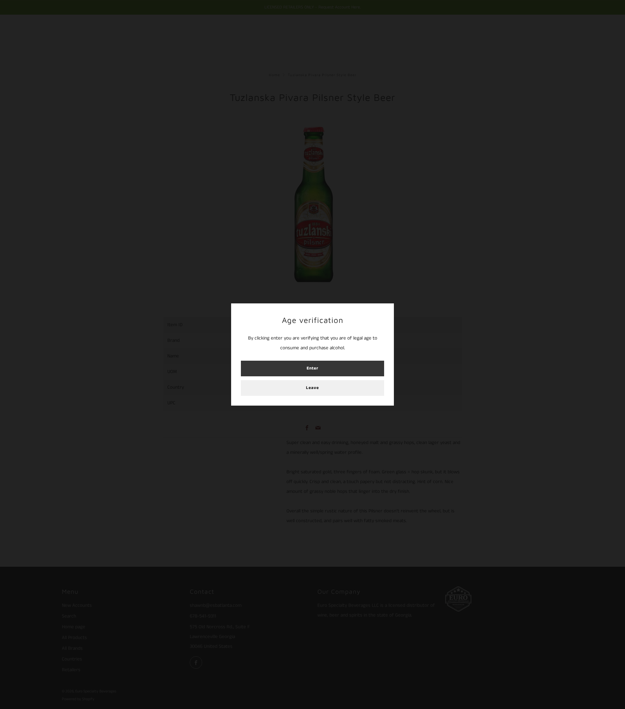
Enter (312, 368)
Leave (312, 388)
